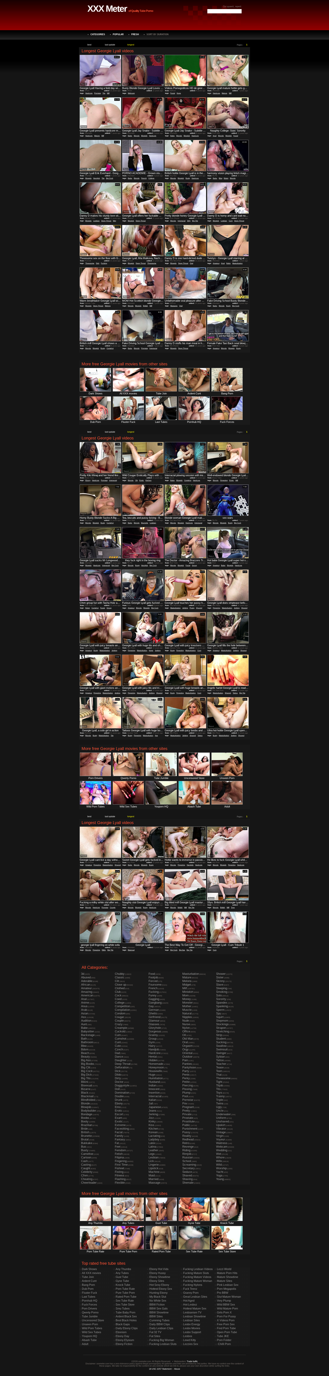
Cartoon (86, 1157)
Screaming (189, 1164)
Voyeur (220, 1139)
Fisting (119, 1172)
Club (118, 991)
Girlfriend (154, 1017)
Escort (119, 1114)
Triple (219, 1099)
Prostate (187, 1117)
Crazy (119, 1024)
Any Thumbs (123, 1269)
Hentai (153, 1056)
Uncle (219, 1110)
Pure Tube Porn (125, 1292)
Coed (118, 999)
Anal (214, 136)
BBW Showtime (159, 1312)
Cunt (231, 221)
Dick (97, 263)
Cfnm (84, 1175)
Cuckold (120, 1031)
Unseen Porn (90, 1324)
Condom (120, 1013)
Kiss (151, 1125)
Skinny (220, 981)
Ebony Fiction (124, 1344)
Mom (185, 995)
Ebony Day (122, 1336)
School (186, 1161)
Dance (119, 1056)
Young (220, 1179)
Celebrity (87, 1172)
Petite (186, 1081)
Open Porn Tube (227, 1332)
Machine (154, 1172)
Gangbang (155, 1002)
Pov (184, 1103)
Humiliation (156, 1078)
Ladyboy (154, 1139)
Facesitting (122, 1128)
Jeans (152, 1110)
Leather (153, 1150)
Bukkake (86, 1143)
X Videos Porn (226, 1320)
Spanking (222, 1006)
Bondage (86, 1114)
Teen (219, 1071)
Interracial (181, 221)
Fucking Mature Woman (197, 1280)
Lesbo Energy (191, 1324)
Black (84, 1092)
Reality (186, 1135)
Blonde (136, 136)
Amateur (216, 263)
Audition (86, 1020)
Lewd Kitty (189, 1340)
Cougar (119, 1017)
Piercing (187, 1085)
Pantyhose (189, 1067)
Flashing (120, 1179)
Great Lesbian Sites (195, 1296)
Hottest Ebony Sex (160, 1288)
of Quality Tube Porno (141, 10)
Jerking (185, 608)
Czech (119, 1049)
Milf (108, 93)
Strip (219, 1035)
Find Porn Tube (226, 1328)
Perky (186, 1078)
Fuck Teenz (190, 1288)
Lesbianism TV (192, 1312)
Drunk (119, 1099)
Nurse (186, 1024)
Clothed (120, 988)
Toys (233, 907)
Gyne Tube (122, 1280)
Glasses (154, 1024)
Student (221, 1038)
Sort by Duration (157, 34)
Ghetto (153, 1013)
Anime (85, 1002)
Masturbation (237, 263)
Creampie (121, 1027)
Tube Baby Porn (125, 1312)
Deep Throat (106, 221)
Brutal (85, 1139)
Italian (152, 1099)
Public (186, 1125)
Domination (122, 1092)
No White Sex (157, 1300)
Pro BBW (222, 1292)
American (87, 995)
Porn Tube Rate (125, 1288)
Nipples (187, 1017)
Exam (118, 1117)
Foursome (155, 984)
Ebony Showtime (159, 1277)
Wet (114, 221)
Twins (219, 1103)
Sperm (220, 1009)
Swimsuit (222, 1049)
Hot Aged (188, 1300)
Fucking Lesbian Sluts (162, 1344)
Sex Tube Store (125, 1304)
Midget (186, 984)
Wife (219, 1161)
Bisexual (131, 950)
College (151, 178)
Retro (185, 1143)
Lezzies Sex (190, 1344)
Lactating (154, 1135)
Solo (219, 995)
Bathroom (87, 1042)
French (144, 178)
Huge (179, 93)
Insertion (154, 1092)
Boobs (85, 1117)
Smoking (221, 991)
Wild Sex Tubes (91, 1332)
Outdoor (187, 1056)
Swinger (221, 1053)
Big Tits (195, 221)
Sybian (220, 1056)
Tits (103, 93)
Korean (153, 1132)
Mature (224, 93)
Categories (97, 34)
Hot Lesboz (190, 1304)
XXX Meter (107, 9)
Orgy (185, 1049)
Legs (152, 1153)
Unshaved (222, 1121)
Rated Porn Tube (126, 1296)
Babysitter (87, 1031)
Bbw (220, 178)
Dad (117, 1053)
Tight (219, 1081)
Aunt (84, 1024)
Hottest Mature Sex (194, 1308)
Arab (84, 1009)
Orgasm (187, 1045)
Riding (186, 1150)
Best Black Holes (126, 1320)
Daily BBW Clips (159, 1324)
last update (110, 45)
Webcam (131, 93)
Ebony (87, 480)
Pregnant (188, 1107)
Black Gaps (123, 1324)
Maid (152, 1175)
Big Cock (109, 178)
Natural (187, 1013)
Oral (191, 263)
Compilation (122, 1009)
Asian (84, 1013)
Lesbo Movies (191, 1328)
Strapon (221, 1027)
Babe (130, 136)
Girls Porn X (224, 1312)
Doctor (119, 1081)
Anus (84, 1006)
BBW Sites (156, 1316)
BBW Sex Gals (158, 1308)
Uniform (221, 1117)
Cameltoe (87, 1153)
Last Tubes (88, 1296)
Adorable (86, 981)
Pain (185, 1060)
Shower (221, 973)
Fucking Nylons (192, 1284)
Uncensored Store (93, 1320)
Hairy (152, 1045)
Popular (118, 34)
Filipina (119, 1157)
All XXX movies (91, 1273)
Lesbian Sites (191, 1320)
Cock (118, 995)
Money (186, 999)
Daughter (120, 1060)
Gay (151, 1006)
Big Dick (86, 1074)
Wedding (221, 1150)
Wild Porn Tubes (92, 1328)
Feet (117, 1146)
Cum (214, 950)
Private (186, 1114)
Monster (187, 1002)
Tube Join (88, 1277)
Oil (184, 1035)
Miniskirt (187, 991)
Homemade (156, 1063)
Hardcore (89, 93)
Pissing (187, 1089)
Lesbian (96, 221)
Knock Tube (123, 1284)
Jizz (151, 1117)
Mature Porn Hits (227, 1273)
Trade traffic (192, 1361)
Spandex (221, 1002)
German (154, 1009)
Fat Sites (154, 1336)
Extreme (120, 1125)
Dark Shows (89, 1269)
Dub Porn (88, 1288)
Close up (120, 984)
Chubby (120, 973)
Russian (187, 1157)
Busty (188, 178)
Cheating (86, 1179)
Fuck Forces (89, 1304)
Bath (84, 1038)
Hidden (153, 1060)
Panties (187, 1063)
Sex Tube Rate (125, 1300)
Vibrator (221, 1128)
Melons (108, 306)
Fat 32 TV (155, 1332)
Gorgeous (155, 1031)
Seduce (187, 1172)
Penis (186, 1074)
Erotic (141, 480)
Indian (152, 1085)
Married (153, 1179)
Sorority (221, 999)
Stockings (222, 1024)
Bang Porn (88, 1284)
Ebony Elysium (125, 1340)
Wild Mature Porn (227, 1308)
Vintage (221, 1132)
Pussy (192, 608)
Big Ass (182, 950)
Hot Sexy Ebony (159, 1284)
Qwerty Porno (90, 1312)
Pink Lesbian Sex (227, 1284)
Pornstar (97, 93)
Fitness (119, 1175)
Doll (117, 1089)
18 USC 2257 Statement (160, 1369)
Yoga (219, 1175)
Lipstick (154, 1168)
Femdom (120, 1150)
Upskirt (220, 1125)
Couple (112, 907)
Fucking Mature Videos (197, 1277)
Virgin (219, 1135)
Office (186, 1031)
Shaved (199, 608)
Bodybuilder (88, 1110)
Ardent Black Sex (126, 1316)
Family (119, 1135)
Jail (151, 1103)
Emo (118, 1107)
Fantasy (120, 1139)
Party (185, 1071)
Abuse (177, 1369)
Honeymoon (156, 1067)
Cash (84, 1161)
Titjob (219, 1085)
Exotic (119, 1121)
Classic (119, 977)
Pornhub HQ (89, 1300)
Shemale (187, 1182)
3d (82, 973)
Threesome (89, 263)
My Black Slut (157, 1296)
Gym (152, 1042)
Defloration (122, 1067)
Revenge (188, 1146)
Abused (86, 977)
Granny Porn (191, 1292)
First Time (121, 1164)
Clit (136, 480)
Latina (152, 1146)
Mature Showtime (227, 1277)
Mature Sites (224, 1280)
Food (152, 973)
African (85, 984)
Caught (85, 1168)
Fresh (135, 34)
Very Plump (224, 1300)
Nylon (186, 1027)
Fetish (119, 1153)
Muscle (187, 1009)
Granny (153, 1035)
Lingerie (154, 1164)
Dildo (104, 950)
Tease (220, 1067)
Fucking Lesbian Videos (198, 1269)
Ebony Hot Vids (158, 1269)
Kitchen (148, 480)
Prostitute (188, 1121)
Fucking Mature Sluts (196, 1273)
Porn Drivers (89, 1308)
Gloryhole (155, 1027)
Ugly (219, 1107)
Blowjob (144, 136)
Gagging (154, 999)
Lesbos (187, 1336)
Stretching (222, 1031)
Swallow (221, 1045)
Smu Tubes (123, 1308)
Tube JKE (223, 1336)
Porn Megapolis (226, 1288)
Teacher (221, 1063)
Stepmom (222, 1020)
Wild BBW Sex (226, 1304)
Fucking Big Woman (161, 1340)
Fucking (104, 263)
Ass (156, 735)
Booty (84, 1121)
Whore (220, 1157)
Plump (186, 1092)
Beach (85, 1053)
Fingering (224, 480)
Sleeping (221, 988)
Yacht (219, 1172)
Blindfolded (88, 1099)
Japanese (155, 1107)
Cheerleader (89, 1182)
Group (194, 565)
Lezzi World (224, 1269)
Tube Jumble (90, 1316)
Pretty (186, 1110)
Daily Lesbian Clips (161, 1328)
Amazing (86, 991)
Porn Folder (224, 1340)
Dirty (188, 221)
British (145, 306)
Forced (153, 981)
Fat (117, 1143)
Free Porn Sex (226, 1324)
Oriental (187, 1053)
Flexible (120, 1182)
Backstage (88, 1035)
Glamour (154, 1020)
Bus (83, 1146)
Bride (84, 1128)
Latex (152, 1143)
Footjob (153, 977)
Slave (219, 984)
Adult (85, 1344)
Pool (185, 1096)
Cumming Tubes (159, 1320)
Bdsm (226, 178)
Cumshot (110, 348)
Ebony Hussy (157, 1273)
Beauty (85, 1056)
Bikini (84, 1081)
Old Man (187, 1038)
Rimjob (186, 1153)
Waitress (221, 1143)
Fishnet (119, 1168)
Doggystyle (122, 1085)
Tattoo (235, 693)
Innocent (154, 1089)
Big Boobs (87, 1063)
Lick (151, 1161)
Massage (174, 306)
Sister (220, 977)
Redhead (188, 1139)
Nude (185, 1020)
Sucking (221, 1042)
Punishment (189, 1128)
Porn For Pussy (226, 1316)
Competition (122, 1006)
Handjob (96, 178)
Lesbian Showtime (194, 1316)
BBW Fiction (157, 1304)
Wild (219, 1164)
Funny (152, 995)
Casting (86, 1164)
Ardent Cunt (89, 1280)
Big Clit (85, 1067)
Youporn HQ (89, 1336)
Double (119, 1096)
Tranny (220, 1096)
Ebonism (121, 1332)
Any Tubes (122, 1273)
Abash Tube (89, 1340)
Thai (219, 1074)
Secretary (188, 1168)
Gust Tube (122, 1277)
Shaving (187, 1179)
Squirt (220, 1017)
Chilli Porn (224, 1344)
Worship (221, 1168)
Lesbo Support (192, 1332)
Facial (172, 93)
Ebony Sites (156, 1280)
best (89, 45)
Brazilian (86, 1125)
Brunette (144, 523)
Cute (118, 1045)
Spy (218, 1013)
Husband (154, 1081)
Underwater (223, 1114)
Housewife (155, 1071)
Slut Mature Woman (229, 1296)
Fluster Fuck (89, 1292)
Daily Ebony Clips (127, 1328)
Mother (186, 1006)
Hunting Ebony (158, 1292)
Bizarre (85, 1089)
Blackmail (87, 1096)
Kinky (152, 1121)
